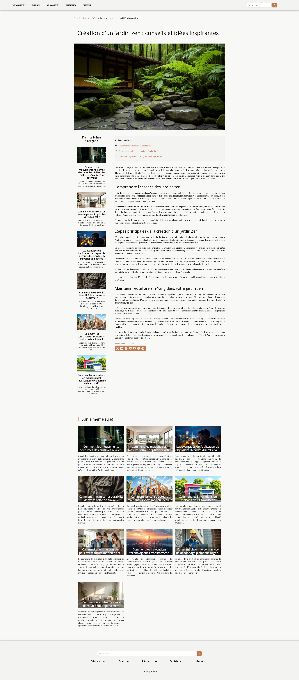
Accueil (77, 18)
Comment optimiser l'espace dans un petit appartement (101, 604)
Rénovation (53, 5)
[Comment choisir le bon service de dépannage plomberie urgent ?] (198, 542)
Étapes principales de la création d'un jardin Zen (139, 151)
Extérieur (71, 5)
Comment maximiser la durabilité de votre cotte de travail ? (92, 295)
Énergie (36, 5)
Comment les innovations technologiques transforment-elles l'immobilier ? (149, 552)
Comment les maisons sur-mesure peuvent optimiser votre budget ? (92, 214)
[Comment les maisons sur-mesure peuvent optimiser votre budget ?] (91, 200)
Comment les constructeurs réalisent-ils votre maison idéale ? (92, 336)
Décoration (18, 5)
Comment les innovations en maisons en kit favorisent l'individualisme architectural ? (92, 379)
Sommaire (124, 140)
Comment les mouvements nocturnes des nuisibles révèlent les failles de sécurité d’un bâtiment (91, 172)
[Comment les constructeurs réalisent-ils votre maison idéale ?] (91, 322)
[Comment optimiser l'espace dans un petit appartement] (101, 594)
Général (87, 5)
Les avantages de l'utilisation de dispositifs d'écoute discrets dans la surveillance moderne (91, 254)
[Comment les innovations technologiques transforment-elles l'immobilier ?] (149, 542)
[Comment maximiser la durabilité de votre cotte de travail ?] (91, 281)
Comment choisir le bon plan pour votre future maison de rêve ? (101, 552)
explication (128, 277)
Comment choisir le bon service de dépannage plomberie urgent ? (197, 552)
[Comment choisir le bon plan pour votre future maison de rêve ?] (101, 542)
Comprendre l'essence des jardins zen (135, 145)
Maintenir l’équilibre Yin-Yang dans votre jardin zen (141, 156)
